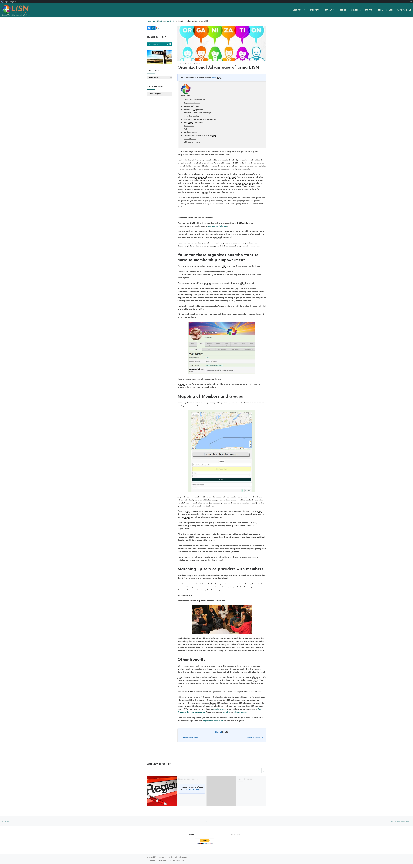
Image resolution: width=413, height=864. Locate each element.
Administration (169, 21)
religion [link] (262, 166)
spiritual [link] (203, 177)
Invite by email (245, 779)
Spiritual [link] (187, 106)
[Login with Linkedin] (153, 28)
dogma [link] (213, 703)
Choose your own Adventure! (194, 100)
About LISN (194, 790)
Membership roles (190, 132)
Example (187, 119)
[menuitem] (2, 1)
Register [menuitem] (13, 2)
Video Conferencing (191, 116)
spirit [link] (262, 651)
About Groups (189, 126)
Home (149, 21)
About (214, 77)
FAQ (185, 129)
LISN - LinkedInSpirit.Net (163, 857)
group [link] (250, 183)
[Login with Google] (157, 28)
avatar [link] (235, 552)
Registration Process (192, 103)
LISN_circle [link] (230, 204)
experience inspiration (213, 721)
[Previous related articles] (258, 770)
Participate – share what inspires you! (198, 113)
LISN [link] (219, 77)
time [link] (222, 155)
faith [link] (196, 177)
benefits (226, 712)
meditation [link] (241, 183)
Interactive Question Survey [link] (201, 119)
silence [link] (255, 677)
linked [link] (219, 275)
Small (186, 122)
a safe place (219, 709)
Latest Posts (158, 21)
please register (241, 712)
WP (156, 860)
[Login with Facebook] (149, 28)
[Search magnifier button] (170, 44)
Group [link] (190, 122)
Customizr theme (179, 860)
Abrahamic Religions (217, 226)
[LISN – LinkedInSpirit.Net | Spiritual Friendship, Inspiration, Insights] (15, 9)
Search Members (190, 139)
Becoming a (188, 109)
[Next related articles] (263, 770)
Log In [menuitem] (7, 2)
